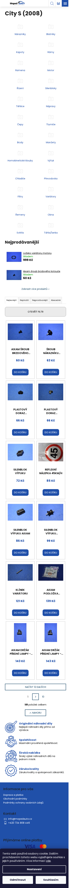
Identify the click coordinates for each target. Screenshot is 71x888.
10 (43, 696)
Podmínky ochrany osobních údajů (23, 802)
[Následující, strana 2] (35, 696)
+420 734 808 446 (19, 822)
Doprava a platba (13, 795)
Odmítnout (18, 880)
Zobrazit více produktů (34, 289)
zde (48, 861)
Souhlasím (50, 880)
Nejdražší (24, 300)
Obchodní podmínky (15, 798)
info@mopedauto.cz (20, 819)
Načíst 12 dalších (35, 687)
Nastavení (34, 869)
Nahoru (36, 712)
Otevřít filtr (35, 311)
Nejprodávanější (40, 300)
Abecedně (55, 300)
